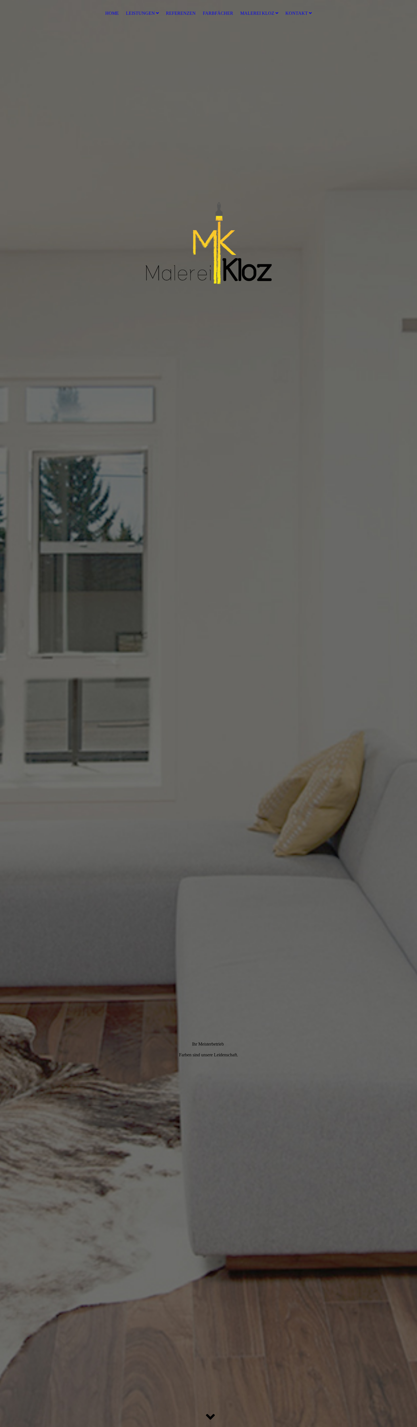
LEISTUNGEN (140, 13)
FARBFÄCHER (218, 13)
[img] (208, 713)
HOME (112, 13)
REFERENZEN (181, 13)
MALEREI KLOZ (257, 13)
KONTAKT (296, 13)
